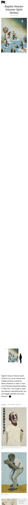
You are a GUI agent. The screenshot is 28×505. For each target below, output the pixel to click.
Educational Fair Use (18, 391)
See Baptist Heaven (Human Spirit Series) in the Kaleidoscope (10, 396)
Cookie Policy (22, 501)
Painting (10, 381)
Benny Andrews (13, 15)
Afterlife (13, 394)
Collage (4, 381)
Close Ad (23, 304)
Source (4, 396)
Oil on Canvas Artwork (11, 404)
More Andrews (3, 404)
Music (22, 394)
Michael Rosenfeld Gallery (16, 386)
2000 (17, 383)
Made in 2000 (18, 404)
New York (6, 388)
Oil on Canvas (16, 378)
